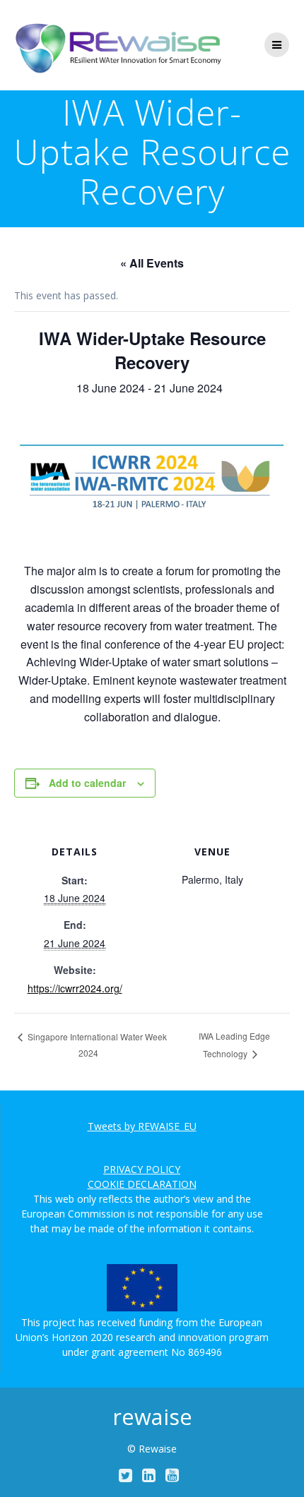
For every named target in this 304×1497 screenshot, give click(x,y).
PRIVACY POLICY (141, 1169)
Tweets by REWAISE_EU (142, 1126)
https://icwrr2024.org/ (75, 988)
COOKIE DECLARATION (142, 1184)
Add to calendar (87, 783)
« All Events (152, 263)
